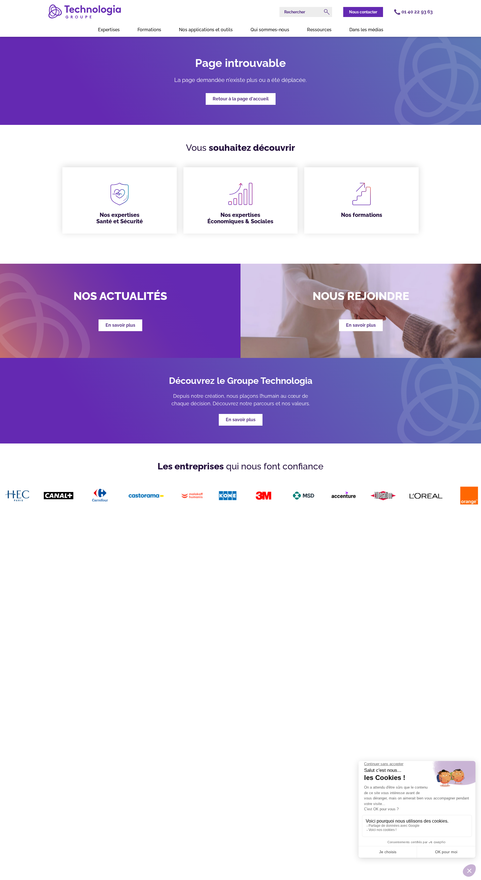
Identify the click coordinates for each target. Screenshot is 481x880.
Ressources (319, 29)
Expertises (109, 29)
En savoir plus (241, 419)
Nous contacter (363, 12)
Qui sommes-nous (270, 29)
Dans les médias (366, 29)
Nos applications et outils (206, 29)
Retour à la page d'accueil (241, 98)
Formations (149, 29)
